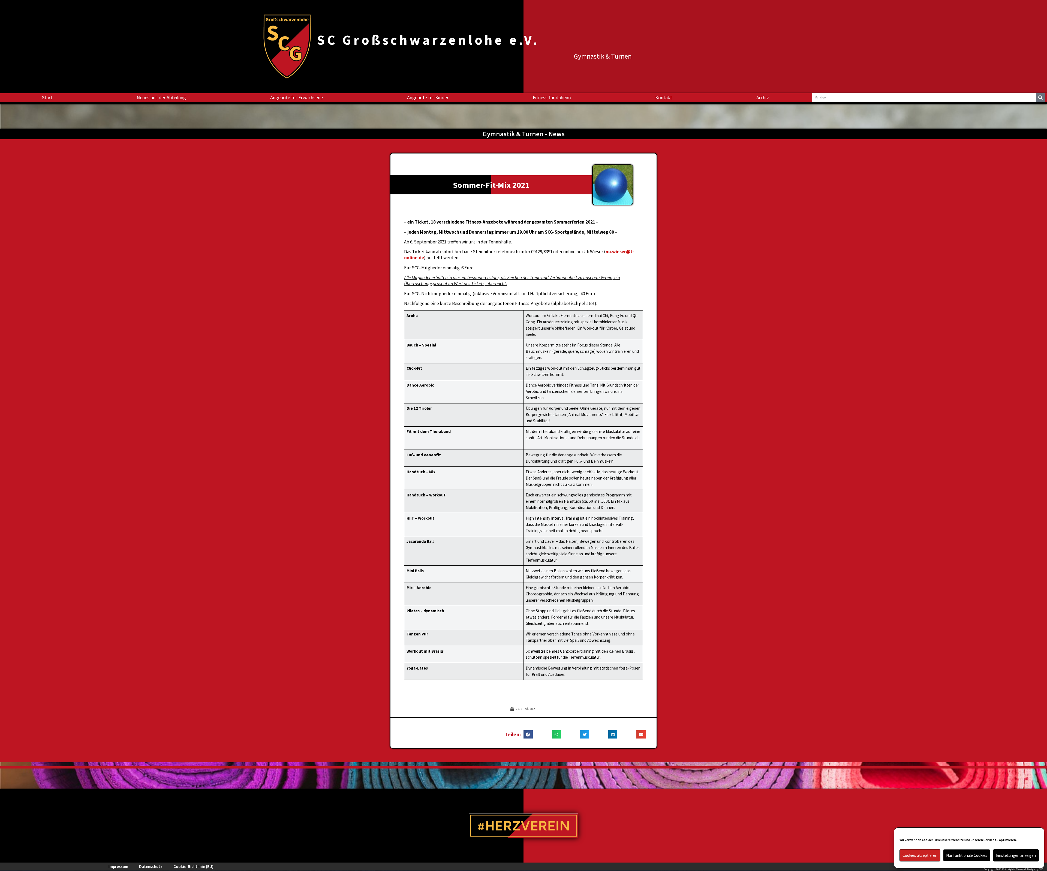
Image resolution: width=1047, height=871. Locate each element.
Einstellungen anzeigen (1016, 855)
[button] (528, 734)
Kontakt (663, 97)
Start (47, 97)
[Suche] (1040, 97)
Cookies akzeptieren (919, 855)
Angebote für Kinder (428, 97)
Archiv (762, 97)
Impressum (118, 866)
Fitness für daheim (552, 97)
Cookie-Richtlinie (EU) (193, 866)
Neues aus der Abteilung (161, 97)
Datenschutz (151, 866)
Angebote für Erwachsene (296, 97)
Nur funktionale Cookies (966, 855)
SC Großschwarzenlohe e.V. (428, 40)
